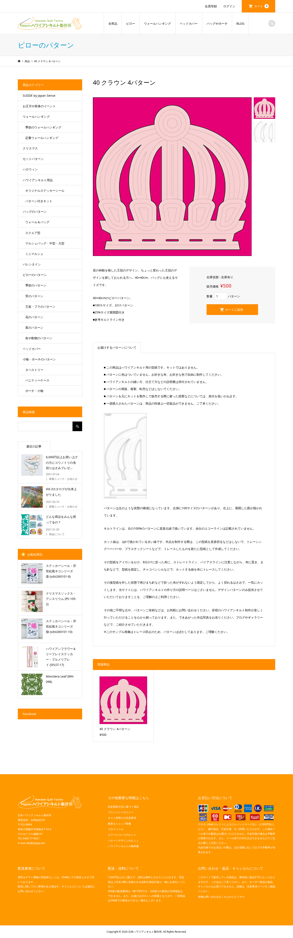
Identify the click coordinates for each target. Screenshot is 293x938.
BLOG (240, 23)
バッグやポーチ (217, 23)
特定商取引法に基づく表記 (123, 807)
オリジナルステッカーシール (44, 190)
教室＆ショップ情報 (119, 823)
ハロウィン (30, 169)
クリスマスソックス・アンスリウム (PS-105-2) (61, 598)
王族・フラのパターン (40, 306)
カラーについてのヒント (122, 835)
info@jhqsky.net (35, 843)
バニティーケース (37, 380)
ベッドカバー (189, 23)
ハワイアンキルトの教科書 (123, 846)
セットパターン (33, 159)
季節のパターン (35, 285)
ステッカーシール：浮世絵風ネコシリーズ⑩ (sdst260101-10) (61, 626)
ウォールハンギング (157, 23)
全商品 (112, 23)
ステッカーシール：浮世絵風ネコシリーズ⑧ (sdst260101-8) (61, 571)
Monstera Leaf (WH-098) (60, 679)
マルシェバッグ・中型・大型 (44, 243)
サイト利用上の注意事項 (122, 818)
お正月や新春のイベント (39, 106)
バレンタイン (32, 264)
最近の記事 (33, 446)
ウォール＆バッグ (37, 222)
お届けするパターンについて (116, 347)
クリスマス (30, 148)
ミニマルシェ (34, 254)
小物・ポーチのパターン (39, 359)
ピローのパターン (35, 275)
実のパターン (34, 296)
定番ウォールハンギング (41, 138)
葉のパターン (34, 327)
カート (260, 6)
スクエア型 (32, 233)
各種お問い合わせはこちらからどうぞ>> (221, 897)
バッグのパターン (35, 211)
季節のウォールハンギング (43, 127)
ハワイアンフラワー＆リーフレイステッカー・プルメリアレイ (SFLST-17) (61, 657)
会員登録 (211, 6)
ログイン (229, 6)
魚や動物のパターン (38, 338)
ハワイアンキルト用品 (38, 180)
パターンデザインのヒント (123, 840)
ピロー (130, 23)
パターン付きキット (38, 201)
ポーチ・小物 (34, 391)
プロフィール (115, 829)
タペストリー (34, 370)
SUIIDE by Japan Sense (39, 95)
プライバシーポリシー (121, 812)
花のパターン (34, 317)
